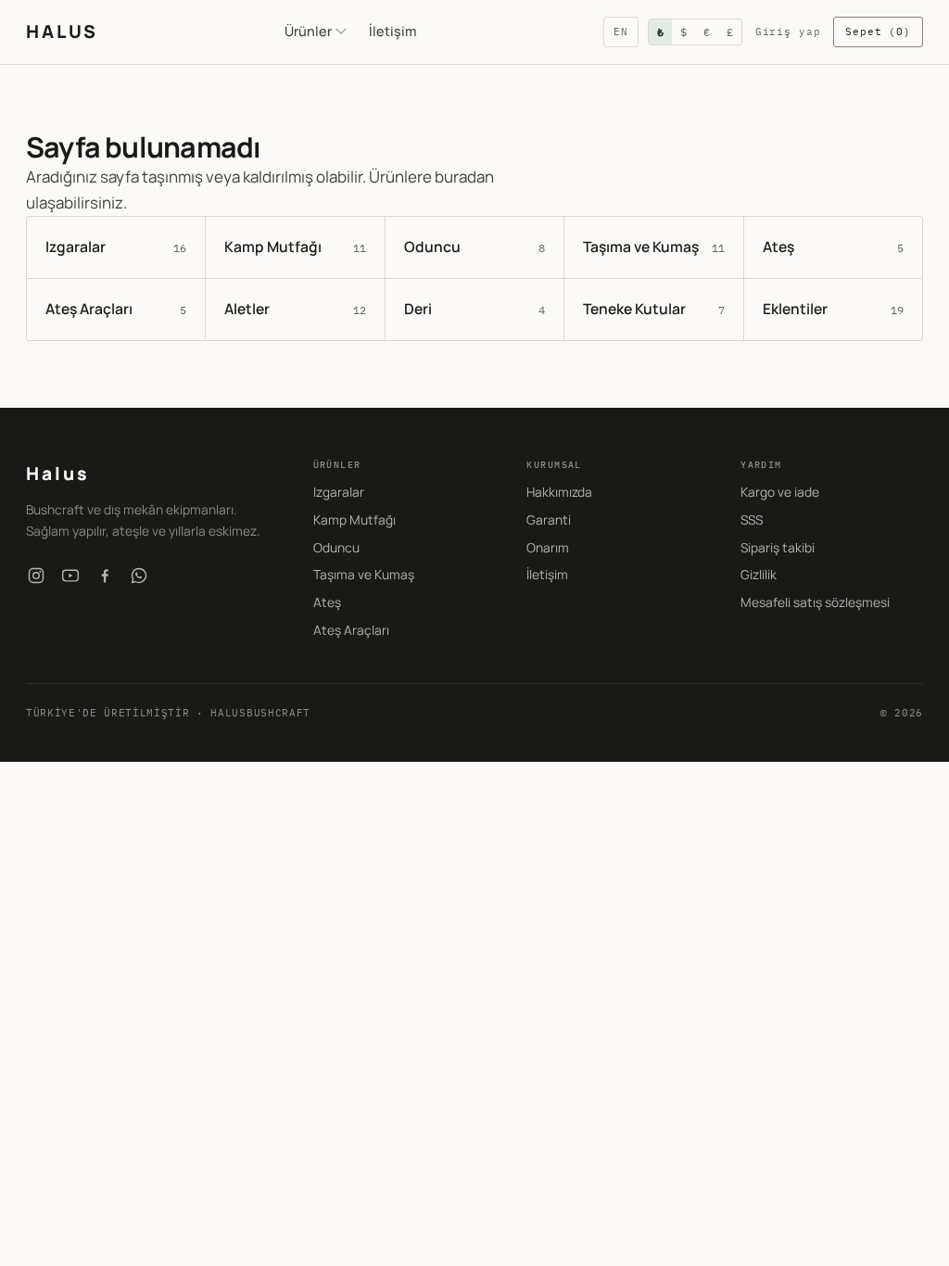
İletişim (392, 31)
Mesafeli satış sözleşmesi (815, 602)
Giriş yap (788, 31)
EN (621, 31)
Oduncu (336, 547)
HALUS (61, 31)
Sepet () (878, 31)
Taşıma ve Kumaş (363, 574)
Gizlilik (758, 574)
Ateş (327, 602)
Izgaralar (338, 491)
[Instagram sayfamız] (36, 575)
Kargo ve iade (779, 491)
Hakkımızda (559, 491)
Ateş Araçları (351, 630)
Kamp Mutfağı (354, 519)
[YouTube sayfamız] (70, 575)
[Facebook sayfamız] (104, 575)
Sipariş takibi (777, 547)
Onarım (547, 547)
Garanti (548, 519)
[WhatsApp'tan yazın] (139, 575)
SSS (751, 519)
